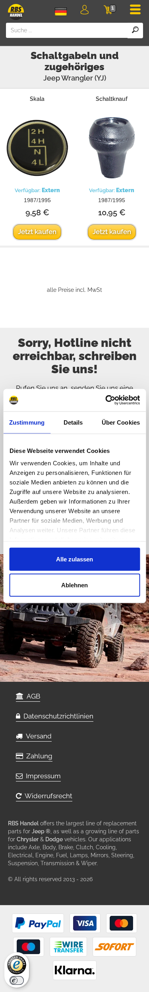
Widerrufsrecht (46, 796)
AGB (31, 696)
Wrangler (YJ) (83, 78)
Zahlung (37, 756)
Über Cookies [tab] (121, 422)
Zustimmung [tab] (27, 422)
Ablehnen (74, 585)
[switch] (17, 980)
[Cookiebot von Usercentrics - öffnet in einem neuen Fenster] (106, 400)
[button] (84, 11)
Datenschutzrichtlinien (56, 716)
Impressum (42, 776)
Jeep (51, 78)
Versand (37, 736)
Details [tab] (73, 422)
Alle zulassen (74, 558)
